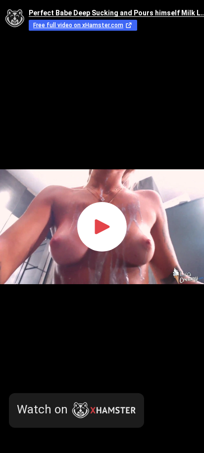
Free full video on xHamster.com (78, 25)
